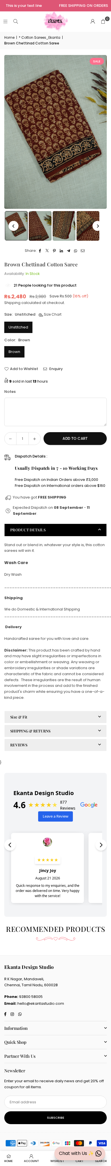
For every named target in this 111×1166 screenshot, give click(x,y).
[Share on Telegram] (69, 251)
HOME (8, 1161)
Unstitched (18, 327)
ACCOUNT (31, 1161)
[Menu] (5, 21)
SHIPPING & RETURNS (30, 730)
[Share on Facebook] (40, 251)
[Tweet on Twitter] (47, 251)
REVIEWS (18, 744)
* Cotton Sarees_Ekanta (39, 37)
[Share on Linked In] (61, 251)
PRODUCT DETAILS (28, 529)
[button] (103, 22)
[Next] (97, 226)
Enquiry (55, 368)
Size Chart (52, 314)
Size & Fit (19, 716)
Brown (14, 351)
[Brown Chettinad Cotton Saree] (40, 226)
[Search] (16, 21)
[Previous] (13, 226)
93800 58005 (31, 996)
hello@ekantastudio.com (40, 1003)
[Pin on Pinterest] (54, 251)
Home (9, 37)
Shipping (12, 302)
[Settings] (93, 22)
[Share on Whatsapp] (76, 251)
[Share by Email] (83, 251)
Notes (10, 391)
